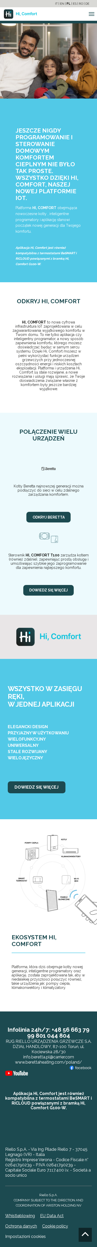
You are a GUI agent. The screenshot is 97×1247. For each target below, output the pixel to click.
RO (81, 3)
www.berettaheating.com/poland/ (48, 1062)
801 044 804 (53, 1035)
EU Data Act (52, 1215)
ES (75, 3)
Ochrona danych (21, 1226)
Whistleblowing (20, 1215)
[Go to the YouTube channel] (16, 1072)
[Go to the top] (85, 1235)
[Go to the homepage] (18, 14)
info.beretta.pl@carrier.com (48, 1057)
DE (87, 3)
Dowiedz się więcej (48, 590)
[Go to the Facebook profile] (80, 1067)
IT (56, 3)
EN (62, 3)
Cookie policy (55, 1226)
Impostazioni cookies (25, 1236)
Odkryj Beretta (49, 517)
